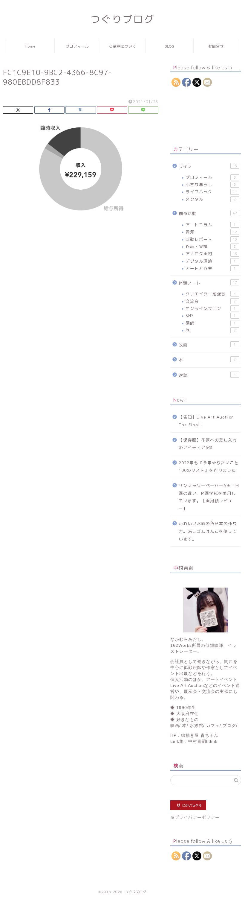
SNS (211, 315)
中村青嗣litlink (203, 741)
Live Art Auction (187, 685)
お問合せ (216, 46)
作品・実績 (211, 246)
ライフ (208, 166)
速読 (207, 375)
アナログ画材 (211, 253)
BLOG (169, 46)
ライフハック (211, 191)
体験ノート (208, 283)
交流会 (211, 301)
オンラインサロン (211, 308)
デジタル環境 (211, 261)
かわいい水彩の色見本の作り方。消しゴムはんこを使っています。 (208, 531)
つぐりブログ (122, 19)
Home (30, 46)
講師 (211, 323)
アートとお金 (211, 268)
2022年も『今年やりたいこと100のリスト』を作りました (209, 466)
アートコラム (211, 224)
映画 (207, 345)
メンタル (211, 199)
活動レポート (211, 239)
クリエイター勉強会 (211, 293)
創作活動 (208, 213)
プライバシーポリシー (197, 817)
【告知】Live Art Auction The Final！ (206, 421)
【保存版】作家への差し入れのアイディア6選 (208, 444)
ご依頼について (122, 46)
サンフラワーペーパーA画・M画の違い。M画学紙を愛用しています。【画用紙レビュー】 (209, 497)
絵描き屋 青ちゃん (199, 735)
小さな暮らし (211, 184)
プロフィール (77, 46)
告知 (211, 232)
